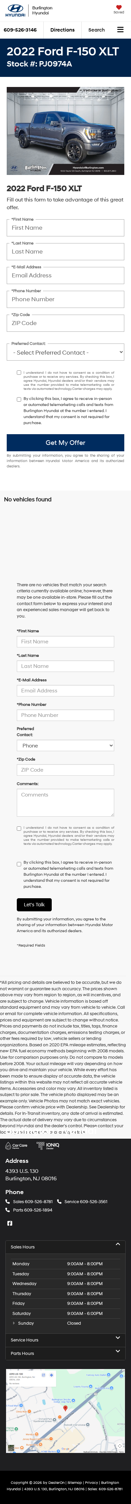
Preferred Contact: (28, 343)
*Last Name (22, 243)
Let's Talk (34, 905)
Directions (62, 30)
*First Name (22, 219)
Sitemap (75, 1482)
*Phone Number (26, 291)
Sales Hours (23, 1247)
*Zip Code (20, 315)
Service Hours (24, 1340)
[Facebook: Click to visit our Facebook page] (10, 1223)
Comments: (28, 783)
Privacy (91, 1482)
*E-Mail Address (26, 267)
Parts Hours (22, 1353)
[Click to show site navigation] (120, 30)
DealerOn (56, 1482)
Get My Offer (65, 443)
